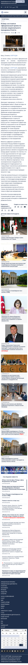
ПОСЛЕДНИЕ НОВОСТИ (10, 477)
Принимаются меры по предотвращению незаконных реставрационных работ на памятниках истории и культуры (14, 572)
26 (11, 645)
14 (18, 640)
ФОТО (2, 608)
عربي (13, 7)
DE (7, 7)
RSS (2, 623)
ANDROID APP (4, 625)
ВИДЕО (3, 606)
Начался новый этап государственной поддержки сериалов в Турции (13, 557)
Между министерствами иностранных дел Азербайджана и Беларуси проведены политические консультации (13, 265)
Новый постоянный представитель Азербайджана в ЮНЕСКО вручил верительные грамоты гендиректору (12, 550)
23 (26, 642)
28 (18, 645)
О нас (2, 612)
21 (18, 642)
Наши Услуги (5, 616)
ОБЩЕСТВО (4, 591)
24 (3, 645)
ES (10, 7)
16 (26, 640)
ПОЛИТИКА (5, 19)
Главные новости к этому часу (10, 500)
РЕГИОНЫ (3, 589)
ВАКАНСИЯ (4, 618)
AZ (1, 7)
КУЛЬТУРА (3, 593)
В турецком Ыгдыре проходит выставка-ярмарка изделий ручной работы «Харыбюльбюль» (13, 524)
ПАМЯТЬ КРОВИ (5, 602)
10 (3, 640)
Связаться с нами (6, 610)
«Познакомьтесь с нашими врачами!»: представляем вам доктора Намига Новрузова (13, 564)
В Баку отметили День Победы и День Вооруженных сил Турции (12, 238)
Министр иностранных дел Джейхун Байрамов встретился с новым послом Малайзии (12, 405)
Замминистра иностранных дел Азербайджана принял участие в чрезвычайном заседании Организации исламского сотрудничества (12, 377)
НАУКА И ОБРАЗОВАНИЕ (7, 596)
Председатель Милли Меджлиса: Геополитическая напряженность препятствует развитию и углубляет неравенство (11, 319)
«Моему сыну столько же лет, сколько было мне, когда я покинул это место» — (13, 516)
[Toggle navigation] (25, 12)
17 (3, 642)
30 (26, 645)
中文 (17, 7)
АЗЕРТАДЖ (13, 55)
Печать (13, 32)
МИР (2, 600)
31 (3, 647)
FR (9, 7)
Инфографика (5, 604)
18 (7, 642)
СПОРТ (3, 598)
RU (3, 7)
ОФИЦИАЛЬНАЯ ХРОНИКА (8, 582)
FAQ (2, 621)
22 (22, 642)
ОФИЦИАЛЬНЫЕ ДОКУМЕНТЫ (9, 584)
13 (14, 640)
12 (11, 640)
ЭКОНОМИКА (4, 588)
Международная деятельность (10, 614)
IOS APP (3, 627)
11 (7, 640)
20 (14, 642)
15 (22, 640)
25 (7, 645)
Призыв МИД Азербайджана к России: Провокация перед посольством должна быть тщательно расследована (13, 433)
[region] (14, 527)
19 (11, 642)
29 (22, 645)
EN (5, 7)
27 (14, 645)
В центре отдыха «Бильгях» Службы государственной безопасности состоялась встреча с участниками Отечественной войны (12, 508)
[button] (14, 41)
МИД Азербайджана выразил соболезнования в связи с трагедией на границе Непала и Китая (12, 460)
